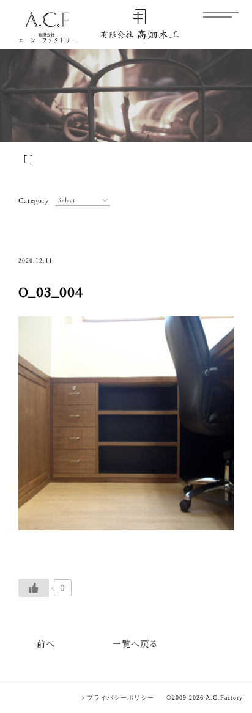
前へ (46, 643)
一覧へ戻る (135, 643)
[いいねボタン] (33, 588)
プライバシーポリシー (120, 697)
